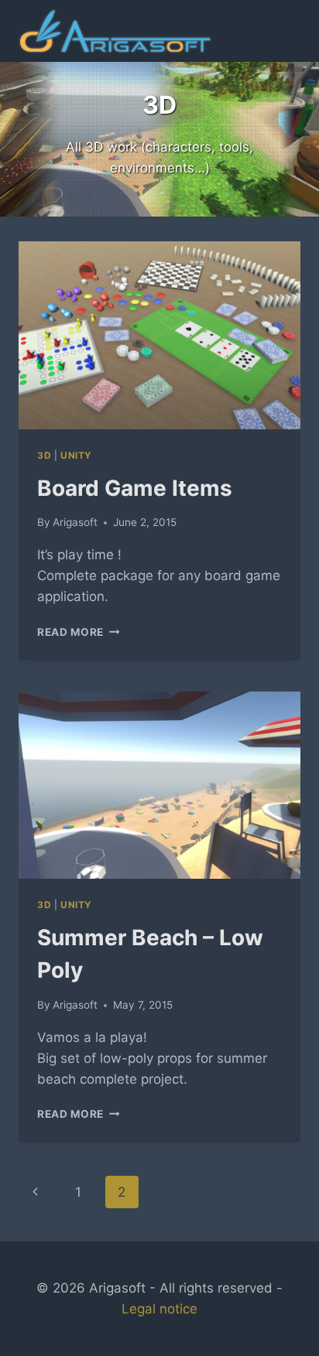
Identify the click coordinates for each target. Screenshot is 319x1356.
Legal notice (159, 1309)
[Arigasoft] (115, 31)
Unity (76, 455)
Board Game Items (134, 488)
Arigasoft (75, 522)
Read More (78, 632)
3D (44, 455)
